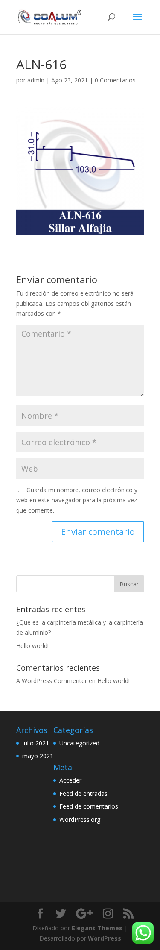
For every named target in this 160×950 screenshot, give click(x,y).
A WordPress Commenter (51, 681)
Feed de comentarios (88, 806)
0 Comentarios (115, 80)
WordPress (104, 938)
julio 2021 (35, 743)
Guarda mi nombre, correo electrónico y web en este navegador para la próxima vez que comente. (76, 500)
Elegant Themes (97, 928)
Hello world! (32, 646)
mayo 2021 (37, 756)
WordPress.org (79, 819)
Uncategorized (79, 743)
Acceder (70, 780)
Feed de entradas (83, 793)
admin (35, 80)
